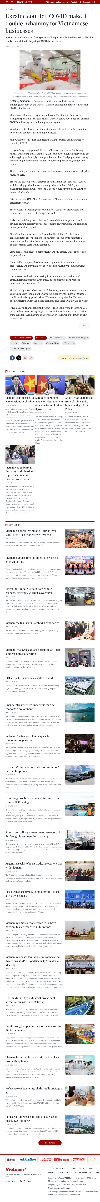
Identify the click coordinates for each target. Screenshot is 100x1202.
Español (74, 2)
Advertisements (85, 1172)
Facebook (12, 357)
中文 (79, 2)
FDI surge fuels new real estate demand (29, 678)
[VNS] (28, 1159)
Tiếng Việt (50, 2)
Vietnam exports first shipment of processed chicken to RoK (32, 559)
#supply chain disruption (78, 337)
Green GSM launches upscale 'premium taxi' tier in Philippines (32, 769)
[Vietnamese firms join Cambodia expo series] (80, 630)
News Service (71, 1172)
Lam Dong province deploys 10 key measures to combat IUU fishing (33, 800)
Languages (52, 1172)
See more (14, 525)
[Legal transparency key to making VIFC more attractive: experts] (80, 899)
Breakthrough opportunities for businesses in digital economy (33, 1028)
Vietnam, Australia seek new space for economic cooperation (28, 738)
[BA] (79, 1159)
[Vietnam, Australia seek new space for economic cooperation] (80, 743)
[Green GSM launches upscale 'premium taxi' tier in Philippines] (80, 775)
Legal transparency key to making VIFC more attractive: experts (32, 893)
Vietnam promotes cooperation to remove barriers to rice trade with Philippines (30, 925)
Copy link (31, 357)
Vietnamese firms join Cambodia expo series (32, 623)
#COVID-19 (40, 337)
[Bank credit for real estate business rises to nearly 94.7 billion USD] (80, 1124)
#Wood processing (57, 337)
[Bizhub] (11, 1159)
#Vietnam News (52, 343)
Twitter (18, 357)
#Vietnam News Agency (20, 348)
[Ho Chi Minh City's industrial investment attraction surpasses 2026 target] (80, 1005)
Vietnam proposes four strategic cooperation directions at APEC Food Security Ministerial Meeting (32, 961)
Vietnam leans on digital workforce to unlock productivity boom (32, 1059)
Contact (96, 1172)
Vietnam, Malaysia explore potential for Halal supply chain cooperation (32, 652)
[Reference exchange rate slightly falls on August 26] (80, 1096)
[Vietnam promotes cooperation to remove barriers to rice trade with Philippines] (80, 930)
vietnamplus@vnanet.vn (63, 1188)
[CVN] (45, 1159)
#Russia (14, 343)
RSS (84, 1168)
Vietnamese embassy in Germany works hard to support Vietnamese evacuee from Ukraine (19, 473)
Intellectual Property (60, 1168)
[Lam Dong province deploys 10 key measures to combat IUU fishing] (80, 806)
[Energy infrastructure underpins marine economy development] (80, 712)
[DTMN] (62, 1159)
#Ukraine (25, 343)
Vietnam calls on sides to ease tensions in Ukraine (19, 399)
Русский (86, 2)
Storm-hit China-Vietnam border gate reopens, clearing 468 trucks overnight (28, 591)
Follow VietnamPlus (67, 358)
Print (25, 357)
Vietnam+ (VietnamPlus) (25, 2)
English (58, 2)
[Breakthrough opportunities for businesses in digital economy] (80, 1034)
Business (10, 9)
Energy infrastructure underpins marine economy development (30, 707)
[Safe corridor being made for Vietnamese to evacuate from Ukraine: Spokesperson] (50, 385)
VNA (61, 1172)
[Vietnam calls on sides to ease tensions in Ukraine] (20, 385)
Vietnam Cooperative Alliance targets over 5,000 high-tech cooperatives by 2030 (30, 533)
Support (92, 1168)
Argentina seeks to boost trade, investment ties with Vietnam (33, 865)
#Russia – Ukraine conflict (21, 337)
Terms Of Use (75, 1168)
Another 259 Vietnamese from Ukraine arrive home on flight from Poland (79, 403)
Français (66, 2)
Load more (50, 1142)
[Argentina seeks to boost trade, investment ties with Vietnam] (80, 871)
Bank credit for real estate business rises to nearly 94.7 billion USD (31, 1118)
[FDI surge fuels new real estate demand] (80, 685)
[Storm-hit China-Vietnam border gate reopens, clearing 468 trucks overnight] (80, 596)
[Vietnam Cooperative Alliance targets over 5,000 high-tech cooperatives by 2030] (80, 538)
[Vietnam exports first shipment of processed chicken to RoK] (80, 565)
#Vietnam (38, 343)
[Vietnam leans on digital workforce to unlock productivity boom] (80, 1065)
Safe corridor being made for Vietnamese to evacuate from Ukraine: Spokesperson (49, 403)
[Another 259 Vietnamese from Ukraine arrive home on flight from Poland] (80, 385)
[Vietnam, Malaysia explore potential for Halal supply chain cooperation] (80, 657)
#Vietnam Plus (69, 343)
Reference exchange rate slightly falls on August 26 (34, 1090)
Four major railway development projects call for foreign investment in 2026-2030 (32, 834)
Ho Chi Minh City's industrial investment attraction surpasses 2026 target (30, 1000)
